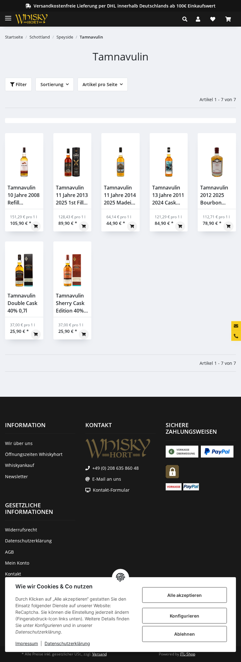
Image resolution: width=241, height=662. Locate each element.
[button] (186, 19)
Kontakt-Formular (111, 490)
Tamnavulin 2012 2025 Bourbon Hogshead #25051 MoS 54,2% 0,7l (214, 195)
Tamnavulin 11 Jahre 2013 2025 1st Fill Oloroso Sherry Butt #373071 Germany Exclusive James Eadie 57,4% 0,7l (72, 195)
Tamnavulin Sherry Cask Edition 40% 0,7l (70, 303)
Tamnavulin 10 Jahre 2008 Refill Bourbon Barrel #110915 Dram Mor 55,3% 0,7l (24, 195)
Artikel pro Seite (100, 84)
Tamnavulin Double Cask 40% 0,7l (22, 303)
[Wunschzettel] (212, 19)
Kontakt (13, 574)
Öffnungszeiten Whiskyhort (33, 454)
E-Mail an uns (106, 479)
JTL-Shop (187, 654)
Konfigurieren (184, 615)
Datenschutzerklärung (67, 643)
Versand (99, 654)
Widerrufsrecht (21, 530)
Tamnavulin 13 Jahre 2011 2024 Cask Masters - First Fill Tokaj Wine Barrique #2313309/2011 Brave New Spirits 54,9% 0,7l (168, 195)
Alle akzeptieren (184, 595)
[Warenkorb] (228, 19)
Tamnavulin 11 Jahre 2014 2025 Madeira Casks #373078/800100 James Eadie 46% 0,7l (120, 195)
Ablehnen (184, 634)
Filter (20, 84)
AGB (9, 552)
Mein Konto (17, 563)
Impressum (26, 643)
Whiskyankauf (19, 465)
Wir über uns (19, 443)
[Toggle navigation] (8, 15)
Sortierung (51, 84)
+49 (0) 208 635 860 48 (115, 468)
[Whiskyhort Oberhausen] (36, 19)
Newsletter (16, 476)
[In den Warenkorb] (36, 226)
